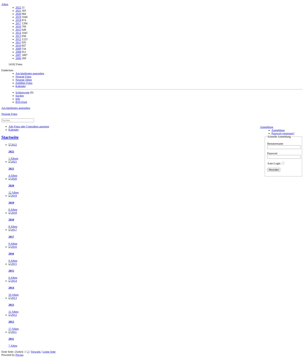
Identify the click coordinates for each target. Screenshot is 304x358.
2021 (18, 10)
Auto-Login (274, 163)
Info (17, 98)
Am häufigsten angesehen (29, 73)
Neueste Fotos (23, 76)
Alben (4, 4)
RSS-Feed (21, 102)
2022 (18, 7)
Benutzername (275, 143)
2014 (18, 32)
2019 (18, 17)
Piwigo (19, 354)
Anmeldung (266, 127)
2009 (18, 48)
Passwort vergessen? (282, 133)
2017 (18, 23)
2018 (18, 20)
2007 (18, 55)
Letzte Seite (49, 351)
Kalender (20, 86)
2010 (18, 45)
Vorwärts (36, 351)
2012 (18, 39)
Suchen (19, 95)
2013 (18, 36)
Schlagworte (22, 92)
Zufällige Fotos (23, 82)
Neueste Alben (23, 79)
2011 (18, 42)
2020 (18, 13)
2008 (18, 51)
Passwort (272, 153)
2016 (18, 26)
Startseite (10, 137)
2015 (18, 29)
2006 (18, 58)
